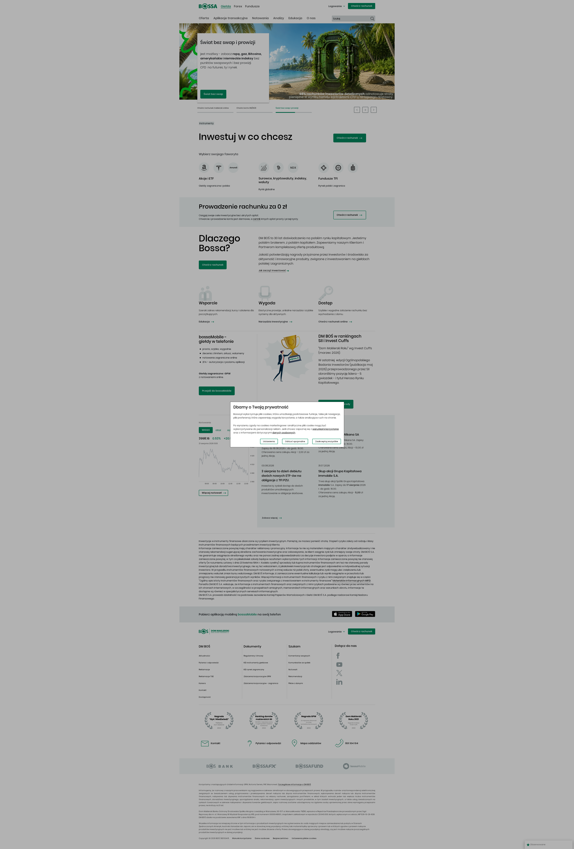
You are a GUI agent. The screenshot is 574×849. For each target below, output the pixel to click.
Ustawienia (269, 441)
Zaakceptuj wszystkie (326, 441)
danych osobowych (283, 432)
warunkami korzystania (325, 429)
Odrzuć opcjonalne (295, 441)
